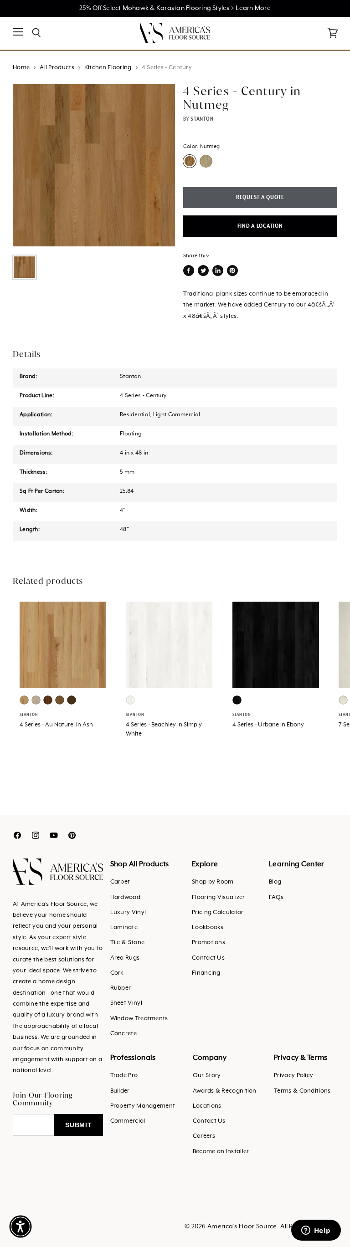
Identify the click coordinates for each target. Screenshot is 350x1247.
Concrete (123, 1033)
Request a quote (260, 197)
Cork (117, 973)
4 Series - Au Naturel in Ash (56, 724)
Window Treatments (139, 1018)
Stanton (201, 119)
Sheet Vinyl (126, 1003)
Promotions (208, 942)
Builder (120, 1091)
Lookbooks (208, 927)
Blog (275, 882)
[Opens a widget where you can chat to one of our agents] (316, 1231)
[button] (20, 1226)
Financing (206, 973)
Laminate (124, 927)
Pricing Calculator (217, 912)
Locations (207, 1106)
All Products (57, 67)
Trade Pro (124, 1075)
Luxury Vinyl (128, 912)
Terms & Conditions (302, 1091)
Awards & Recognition (225, 1091)
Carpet (120, 882)
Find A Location (260, 226)
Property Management (142, 1106)
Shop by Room (213, 882)
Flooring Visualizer (218, 897)
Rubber (120, 988)
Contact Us (208, 958)
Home (21, 67)
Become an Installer (221, 1151)
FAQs (276, 897)
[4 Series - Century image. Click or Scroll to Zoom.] (94, 165)
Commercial (127, 1121)
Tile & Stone (127, 942)
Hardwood (125, 897)
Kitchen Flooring (108, 67)
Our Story (207, 1075)
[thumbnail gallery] (24, 267)
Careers (204, 1136)
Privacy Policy (293, 1075)
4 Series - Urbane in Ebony (268, 724)
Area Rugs (125, 958)
